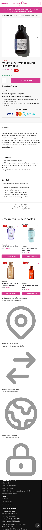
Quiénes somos (7, 504)
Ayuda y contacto (7, 501)
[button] (38, 3)
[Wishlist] (17, 226)
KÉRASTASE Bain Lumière (10, 246)
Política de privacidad (9, 485)
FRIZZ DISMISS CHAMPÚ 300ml (30, 286)
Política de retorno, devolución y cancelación (16, 491)
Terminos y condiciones (9, 493)
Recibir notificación (31, 256)
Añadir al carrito (25, 81)
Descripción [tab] (6, 127)
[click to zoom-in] (21, 37)
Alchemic (20, 209)
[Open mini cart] (37, 525)
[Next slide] (37, 37)
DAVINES (27, 209)
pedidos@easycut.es (9, 517)
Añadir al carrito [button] (10, 256)
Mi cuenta (5, 498)
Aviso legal (5, 483)
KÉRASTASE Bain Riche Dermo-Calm (29, 249)
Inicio (3, 15)
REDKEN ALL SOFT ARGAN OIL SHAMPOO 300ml (10, 284)
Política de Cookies (8, 488)
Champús (9, 15)
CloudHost (24, 529)
